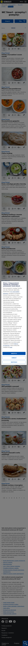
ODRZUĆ (14, 358)
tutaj (11, 347)
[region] (14, 323)
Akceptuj (14, 353)
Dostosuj (14, 362)
